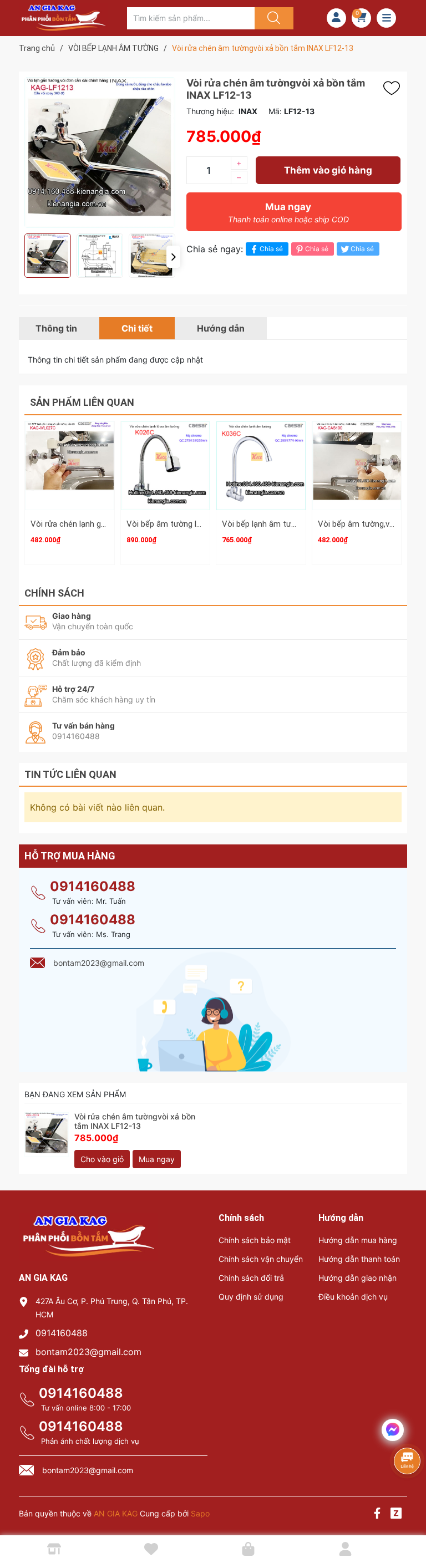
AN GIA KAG (116, 1513)
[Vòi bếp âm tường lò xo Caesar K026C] (165, 466)
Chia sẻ (271, 249)
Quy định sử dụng (251, 1296)
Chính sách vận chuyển (261, 1259)
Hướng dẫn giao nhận (357, 1277)
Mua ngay (288, 212)
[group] (99, 152)
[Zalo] (396, 1514)
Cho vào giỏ (102, 1159)
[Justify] (272, 18)
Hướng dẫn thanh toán (359, 1259)
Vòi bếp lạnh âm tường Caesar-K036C (291, 524)
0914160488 (92, 886)
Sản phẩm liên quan (82, 402)
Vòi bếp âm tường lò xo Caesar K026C (196, 524)
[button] (173, 257)
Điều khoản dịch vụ (353, 1296)
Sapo (200, 1513)
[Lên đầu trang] (408, 1516)
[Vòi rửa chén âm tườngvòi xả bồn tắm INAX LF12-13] (46, 1134)
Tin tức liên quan (70, 774)
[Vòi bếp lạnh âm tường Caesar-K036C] (261, 466)
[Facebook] (377, 1514)
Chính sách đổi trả (251, 1277)
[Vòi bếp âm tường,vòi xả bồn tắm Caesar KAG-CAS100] (357, 466)
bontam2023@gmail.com (88, 1351)
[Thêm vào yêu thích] (394, 88)
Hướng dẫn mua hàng (357, 1240)
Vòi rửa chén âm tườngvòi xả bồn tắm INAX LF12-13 (134, 1121)
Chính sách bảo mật (255, 1240)
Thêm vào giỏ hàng (328, 170)
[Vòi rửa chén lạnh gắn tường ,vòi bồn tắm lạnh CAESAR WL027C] (69, 466)
